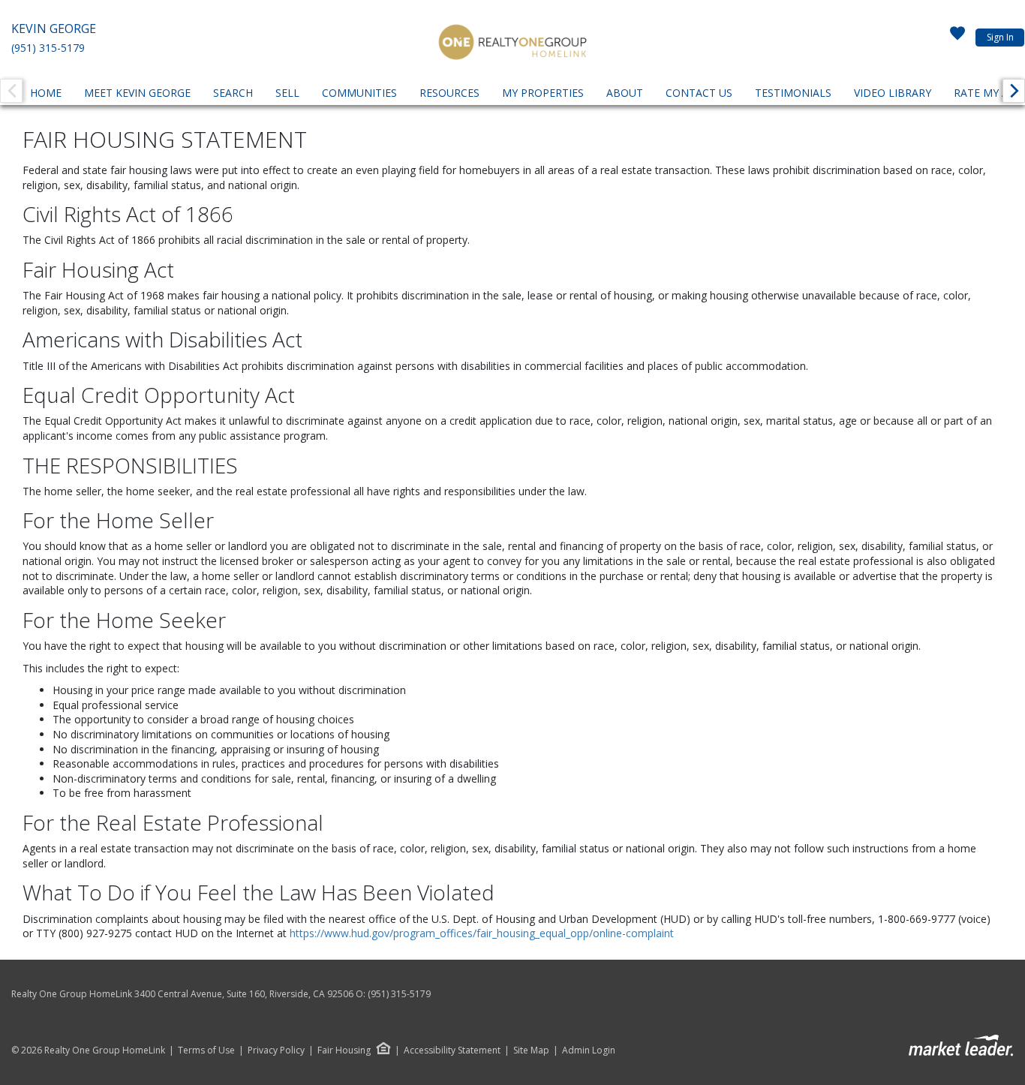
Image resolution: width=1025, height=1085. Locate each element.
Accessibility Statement (452, 1050)
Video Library (892, 93)
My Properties (543, 93)
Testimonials (793, 93)
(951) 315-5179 (48, 48)
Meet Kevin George (137, 93)
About (624, 93)
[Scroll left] (11, 91)
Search (233, 93)
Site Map (531, 1050)
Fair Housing (344, 1050)
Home (46, 93)
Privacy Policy (276, 1050)
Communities (359, 93)
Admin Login (588, 1050)
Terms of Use (206, 1050)
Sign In (1000, 37)
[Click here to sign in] (957, 37)
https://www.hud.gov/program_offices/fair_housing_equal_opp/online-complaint (482, 933)
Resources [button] (449, 93)
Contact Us (699, 93)
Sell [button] (287, 93)
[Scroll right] (1013, 91)
